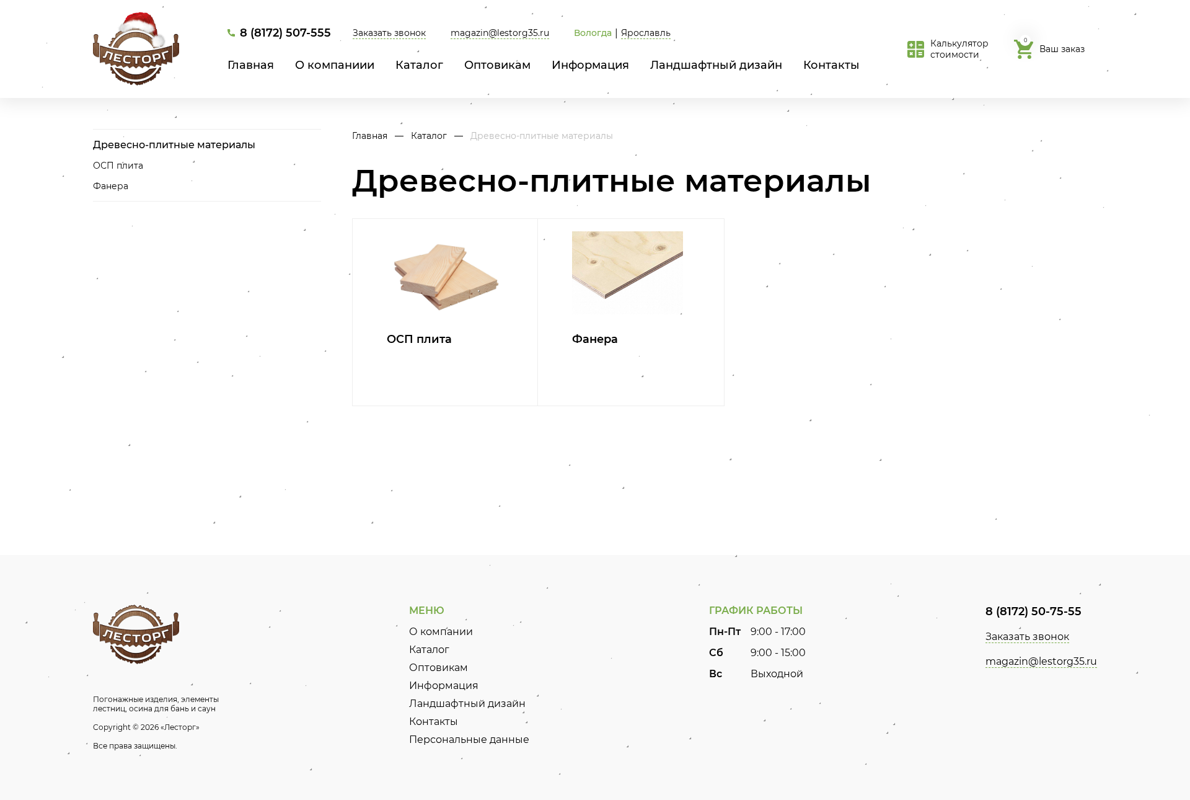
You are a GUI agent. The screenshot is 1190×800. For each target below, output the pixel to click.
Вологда (593, 32)
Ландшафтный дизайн (716, 65)
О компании (441, 632)
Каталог (419, 65)
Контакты (831, 65)
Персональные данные (469, 739)
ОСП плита (118, 165)
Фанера (110, 186)
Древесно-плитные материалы (174, 145)
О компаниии (334, 65)
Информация (590, 65)
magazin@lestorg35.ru (500, 32)
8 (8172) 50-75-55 (1033, 611)
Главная (250, 65)
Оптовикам (497, 65)
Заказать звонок (389, 32)
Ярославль (646, 32)
